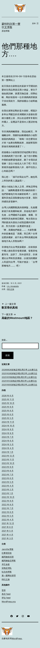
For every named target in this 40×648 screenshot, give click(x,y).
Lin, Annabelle (13, 286)
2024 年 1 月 (7, 452)
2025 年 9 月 (7, 407)
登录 (4, 590)
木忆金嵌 (6, 564)
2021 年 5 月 (7, 531)
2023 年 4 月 (8, 486)
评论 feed (6, 598)
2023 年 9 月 (7, 467)
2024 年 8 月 (8, 433)
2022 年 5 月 (7, 516)
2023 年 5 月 (7, 482)
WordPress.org (9, 601)
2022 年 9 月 (7, 501)
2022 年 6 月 (7, 512)
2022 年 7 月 (7, 508)
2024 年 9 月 (8, 429)
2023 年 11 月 (8, 459)
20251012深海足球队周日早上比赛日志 (19, 381)
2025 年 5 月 (7, 418)
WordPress (17, 638)
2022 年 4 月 (8, 519)
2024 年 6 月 (8, 441)
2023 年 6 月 (7, 478)
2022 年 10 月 (8, 497)
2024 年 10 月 (8, 425)
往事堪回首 (7, 553)
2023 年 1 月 (7, 493)
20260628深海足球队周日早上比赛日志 (19, 370)
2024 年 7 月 (7, 437)
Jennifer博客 (7, 549)
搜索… (4, 340)
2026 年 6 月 (7, 395)
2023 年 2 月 (7, 489)
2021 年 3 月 (7, 538)
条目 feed (6, 594)
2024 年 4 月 (8, 448)
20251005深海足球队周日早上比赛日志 (19, 385)
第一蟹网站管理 (9, 575)
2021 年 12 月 (8, 523)
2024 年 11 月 (8, 422)
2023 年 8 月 (7, 471)
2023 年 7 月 (7, 474)
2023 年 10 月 (8, 463)
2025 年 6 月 (7, 414)
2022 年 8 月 (7, 504)
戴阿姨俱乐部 (8, 557)
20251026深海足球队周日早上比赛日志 (19, 373)
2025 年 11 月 (8, 399)
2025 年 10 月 (8, 403)
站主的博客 (7, 572)
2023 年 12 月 (8, 456)
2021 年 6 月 (7, 527)
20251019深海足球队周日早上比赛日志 (19, 377)
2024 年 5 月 (8, 444)
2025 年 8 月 (7, 410)
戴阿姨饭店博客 (9, 560)
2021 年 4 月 (7, 534)
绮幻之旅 (10, 289)
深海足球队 (7, 568)
